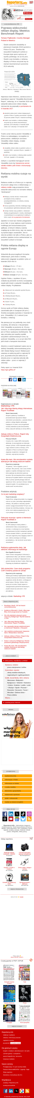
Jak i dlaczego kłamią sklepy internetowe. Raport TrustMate (14, 622)
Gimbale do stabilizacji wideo (9, 884)
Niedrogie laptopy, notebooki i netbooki (9, 854)
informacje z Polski (11, 779)
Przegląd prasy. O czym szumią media (14, 1067)
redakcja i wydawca (9, 1035)
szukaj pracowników (9, 1085)
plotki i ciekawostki (11, 798)
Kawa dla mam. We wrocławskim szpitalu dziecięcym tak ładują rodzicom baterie (17, 460)
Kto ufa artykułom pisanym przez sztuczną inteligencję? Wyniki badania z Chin (17, 616)
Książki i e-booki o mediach (9, 869)
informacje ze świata (12, 783)
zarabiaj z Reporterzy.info (10, 1082)
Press (24, 1003)
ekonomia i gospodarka (13, 791)
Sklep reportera (7, 1072)
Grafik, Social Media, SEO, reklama (17, 678)
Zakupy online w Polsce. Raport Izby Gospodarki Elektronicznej (15, 435)
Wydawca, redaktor (11, 665)
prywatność (6, 1043)
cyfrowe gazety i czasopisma (11, 1053)
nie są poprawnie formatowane (21, 217)
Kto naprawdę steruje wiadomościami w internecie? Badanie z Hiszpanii (17, 627)
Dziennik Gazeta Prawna (9, 982)
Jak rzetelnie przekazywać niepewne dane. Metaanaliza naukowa (16, 632)
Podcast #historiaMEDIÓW (11, 1069)
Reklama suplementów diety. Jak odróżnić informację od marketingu (14, 549)
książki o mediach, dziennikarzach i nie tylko (16, 1051)
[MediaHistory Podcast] (17, 20)
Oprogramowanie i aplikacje (24, 884)
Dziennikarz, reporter (12, 670)
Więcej (7, 698)
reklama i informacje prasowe (11, 1037)
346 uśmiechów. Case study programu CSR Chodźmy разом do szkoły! (15, 570)
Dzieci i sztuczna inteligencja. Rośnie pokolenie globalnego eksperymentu (16, 641)
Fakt (24, 982)
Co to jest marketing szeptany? (13, 494)
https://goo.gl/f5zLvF (8, 370)
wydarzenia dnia (10, 776)
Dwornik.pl (9, 1096)
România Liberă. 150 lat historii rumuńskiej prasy (14, 606)
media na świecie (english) (14, 802)
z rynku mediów (10, 787)
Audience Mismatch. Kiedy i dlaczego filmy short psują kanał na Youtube (17, 611)
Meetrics (12, 40)
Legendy (22, 1069)
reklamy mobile (6, 187)
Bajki (27, 1069)
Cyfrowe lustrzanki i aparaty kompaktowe (25, 854)
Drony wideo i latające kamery (24, 869)
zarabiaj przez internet (12, 702)
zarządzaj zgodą (15, 1043)
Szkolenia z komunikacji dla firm (12, 1075)
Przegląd (9, 1022)
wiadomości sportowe (12, 794)
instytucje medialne (8, 1059)
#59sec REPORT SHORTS (17, 957)
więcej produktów (17, 889)
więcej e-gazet (17, 1026)
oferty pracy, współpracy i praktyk (16, 660)
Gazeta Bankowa (9, 1003)
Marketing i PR (14, 24)
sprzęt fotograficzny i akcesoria (12, 1056)
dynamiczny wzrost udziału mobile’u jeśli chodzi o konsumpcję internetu (15, 165)
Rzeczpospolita (24, 1022)
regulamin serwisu (8, 1040)
